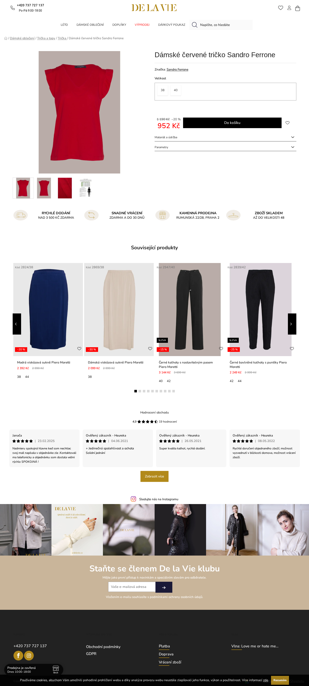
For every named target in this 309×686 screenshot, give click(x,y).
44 (27, 377)
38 (19, 377)
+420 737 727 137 (30, 645)
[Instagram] (29, 655)
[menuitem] (64, 25)
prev (17, 324)
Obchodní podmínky (103, 646)
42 (169, 381)
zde (265, 680)
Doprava (166, 654)
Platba (164, 646)
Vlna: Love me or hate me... (254, 646)
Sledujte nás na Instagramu (158, 499)
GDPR (91, 653)
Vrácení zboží (170, 662)
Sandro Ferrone (177, 69)
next (292, 324)
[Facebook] (18, 655)
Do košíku (232, 122)
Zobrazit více (154, 476)
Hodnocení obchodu (154, 412)
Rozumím (280, 680)
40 (161, 381)
